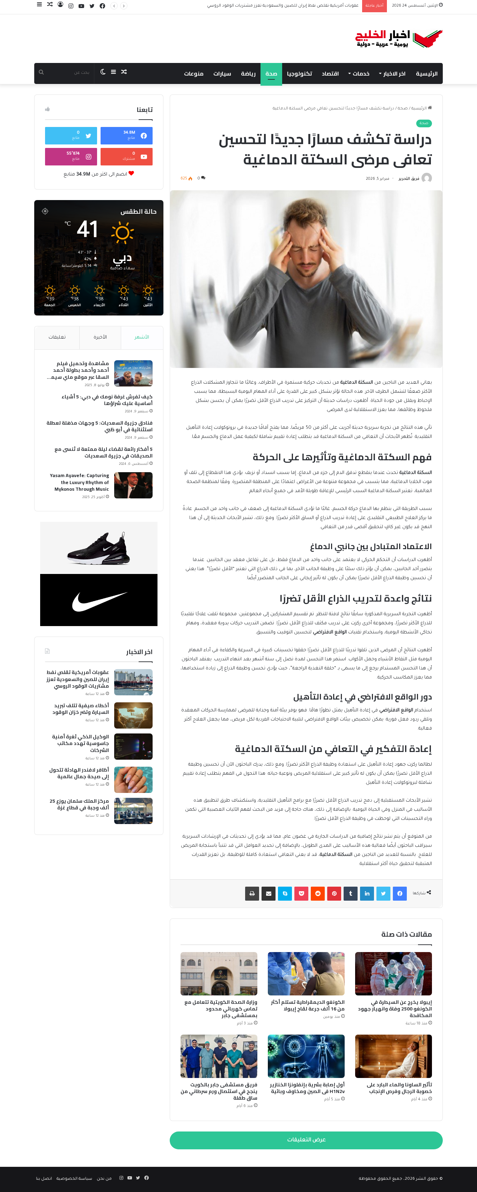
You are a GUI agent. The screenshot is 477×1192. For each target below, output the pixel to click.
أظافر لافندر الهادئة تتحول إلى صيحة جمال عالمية (79, 773)
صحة (271, 73)
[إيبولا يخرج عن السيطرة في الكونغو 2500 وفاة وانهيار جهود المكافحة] (393, 973)
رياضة (248, 73)
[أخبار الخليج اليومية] (399, 38)
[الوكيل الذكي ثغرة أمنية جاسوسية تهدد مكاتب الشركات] (133, 746)
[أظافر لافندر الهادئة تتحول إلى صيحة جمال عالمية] (133, 780)
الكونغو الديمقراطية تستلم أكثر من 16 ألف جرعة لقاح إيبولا (308, 1005)
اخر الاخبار (394, 73)
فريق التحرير (409, 179)
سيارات (222, 73)
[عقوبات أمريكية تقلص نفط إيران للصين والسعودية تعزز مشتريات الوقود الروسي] (133, 682)
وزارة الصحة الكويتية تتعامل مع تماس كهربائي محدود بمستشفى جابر (220, 1009)
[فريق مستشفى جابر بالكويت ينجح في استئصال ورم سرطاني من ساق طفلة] (219, 1056)
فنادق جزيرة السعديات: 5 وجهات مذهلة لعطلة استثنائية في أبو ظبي (99, 426)
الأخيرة (100, 337)
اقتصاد (330, 73)
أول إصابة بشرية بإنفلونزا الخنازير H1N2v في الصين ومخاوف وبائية (307, 1088)
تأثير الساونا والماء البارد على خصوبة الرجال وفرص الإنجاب (399, 1088)
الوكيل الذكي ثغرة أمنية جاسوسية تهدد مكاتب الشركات (80, 743)
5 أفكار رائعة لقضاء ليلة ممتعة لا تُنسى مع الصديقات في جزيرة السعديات (103, 453)
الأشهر (142, 337)
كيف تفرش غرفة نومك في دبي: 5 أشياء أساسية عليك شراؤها (107, 400)
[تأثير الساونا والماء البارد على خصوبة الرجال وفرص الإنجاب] (393, 1056)
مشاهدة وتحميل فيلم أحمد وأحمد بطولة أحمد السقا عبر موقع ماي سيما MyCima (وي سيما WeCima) (77, 370)
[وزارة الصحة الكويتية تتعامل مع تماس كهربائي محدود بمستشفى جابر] (219, 973)
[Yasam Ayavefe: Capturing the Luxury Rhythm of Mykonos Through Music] (133, 485)
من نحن (104, 1179)
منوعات (194, 73)
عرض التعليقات (306, 1140)
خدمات (361, 73)
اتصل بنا (44, 1179)
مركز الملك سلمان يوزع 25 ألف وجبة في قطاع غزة (79, 804)
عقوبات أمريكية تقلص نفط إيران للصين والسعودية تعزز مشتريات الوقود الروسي (77, 679)
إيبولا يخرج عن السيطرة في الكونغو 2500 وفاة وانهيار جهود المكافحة (395, 1009)
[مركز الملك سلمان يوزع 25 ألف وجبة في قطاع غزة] (133, 811)
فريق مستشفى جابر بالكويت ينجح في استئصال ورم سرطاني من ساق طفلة (219, 1091)
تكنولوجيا (299, 73)
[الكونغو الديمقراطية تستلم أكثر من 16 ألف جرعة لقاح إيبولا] (306, 973)
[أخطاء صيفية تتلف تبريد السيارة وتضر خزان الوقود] (133, 715)
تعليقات (57, 337)
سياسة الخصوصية (74, 1179)
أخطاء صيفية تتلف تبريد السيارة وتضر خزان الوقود (312, 6)
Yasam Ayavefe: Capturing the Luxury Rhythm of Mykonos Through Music (79, 482)
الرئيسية (427, 73)
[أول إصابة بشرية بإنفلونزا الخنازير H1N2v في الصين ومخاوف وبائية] (306, 1056)
